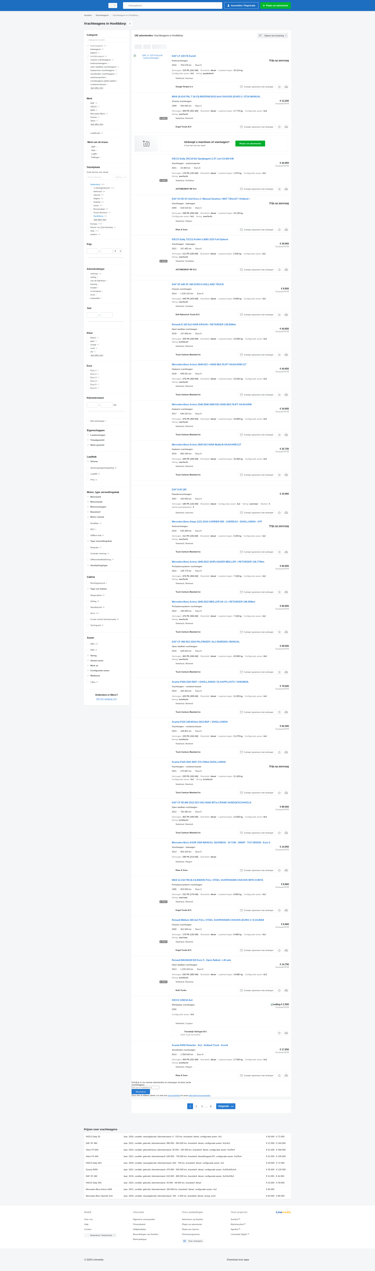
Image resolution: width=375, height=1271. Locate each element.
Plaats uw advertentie (250, 143)
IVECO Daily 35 (93, 1136)
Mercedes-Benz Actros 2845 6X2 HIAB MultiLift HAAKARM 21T (206, 444)
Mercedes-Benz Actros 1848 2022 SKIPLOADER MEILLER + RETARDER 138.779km (218, 562)
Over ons (88, 1219)
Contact (87, 1229)
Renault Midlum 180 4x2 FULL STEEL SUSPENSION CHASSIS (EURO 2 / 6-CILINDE (218, 920)
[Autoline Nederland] (94, 5)
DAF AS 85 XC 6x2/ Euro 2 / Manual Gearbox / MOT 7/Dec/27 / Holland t (210, 199)
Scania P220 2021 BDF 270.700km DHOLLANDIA (199, 762)
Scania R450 (92, 1169)
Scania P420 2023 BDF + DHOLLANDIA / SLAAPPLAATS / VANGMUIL (210, 682)
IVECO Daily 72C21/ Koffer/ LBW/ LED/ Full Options (200, 239)
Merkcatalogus (140, 1239)
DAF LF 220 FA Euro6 (184, 56)
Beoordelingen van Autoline (145, 1234)
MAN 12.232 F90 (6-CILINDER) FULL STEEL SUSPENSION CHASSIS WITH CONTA (217, 880)
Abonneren (141, 1092)
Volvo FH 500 (92, 1150)
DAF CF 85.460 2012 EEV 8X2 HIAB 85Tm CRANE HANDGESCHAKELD (211, 802)
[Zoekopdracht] (126, 5)
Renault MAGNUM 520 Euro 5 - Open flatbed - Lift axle (201, 960)
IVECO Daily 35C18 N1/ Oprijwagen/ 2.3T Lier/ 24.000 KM (203, 158)
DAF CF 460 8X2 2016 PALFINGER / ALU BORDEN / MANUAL (206, 641)
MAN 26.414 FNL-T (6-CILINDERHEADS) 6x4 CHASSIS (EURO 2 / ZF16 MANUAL (216, 96)
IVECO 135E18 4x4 (182, 1000)
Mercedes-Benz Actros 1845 (99, 1189)
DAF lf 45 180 (179, 489)
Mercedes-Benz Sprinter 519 (99, 1196)
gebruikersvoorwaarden (199, 1095)
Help (86, 1224)
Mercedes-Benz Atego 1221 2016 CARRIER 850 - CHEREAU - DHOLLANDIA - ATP (217, 521)
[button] (279, 86)
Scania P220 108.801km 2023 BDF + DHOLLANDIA (200, 722)
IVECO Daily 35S (94, 1163)
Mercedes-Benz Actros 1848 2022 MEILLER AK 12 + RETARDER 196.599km (213, 601)
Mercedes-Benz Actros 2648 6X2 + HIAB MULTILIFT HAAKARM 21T (209, 364)
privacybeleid (174, 1095)
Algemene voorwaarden (144, 1219)
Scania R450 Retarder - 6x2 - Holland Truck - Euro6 (200, 1045)
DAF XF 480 (91, 1143)
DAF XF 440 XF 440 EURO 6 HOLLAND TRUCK (198, 284)
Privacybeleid (139, 1224)
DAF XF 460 (91, 1176)
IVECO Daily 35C (94, 1183)
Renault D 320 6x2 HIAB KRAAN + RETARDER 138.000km (204, 324)
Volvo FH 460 (92, 1156)
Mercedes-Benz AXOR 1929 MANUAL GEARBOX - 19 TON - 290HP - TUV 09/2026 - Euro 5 (221, 842)
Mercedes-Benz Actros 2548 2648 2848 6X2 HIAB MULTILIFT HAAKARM (212, 404)
